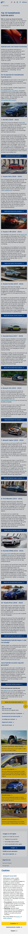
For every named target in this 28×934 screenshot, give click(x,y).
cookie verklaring (7, 918)
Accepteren (13, 923)
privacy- (18, 916)
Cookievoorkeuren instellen (13, 927)
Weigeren (13, 931)
